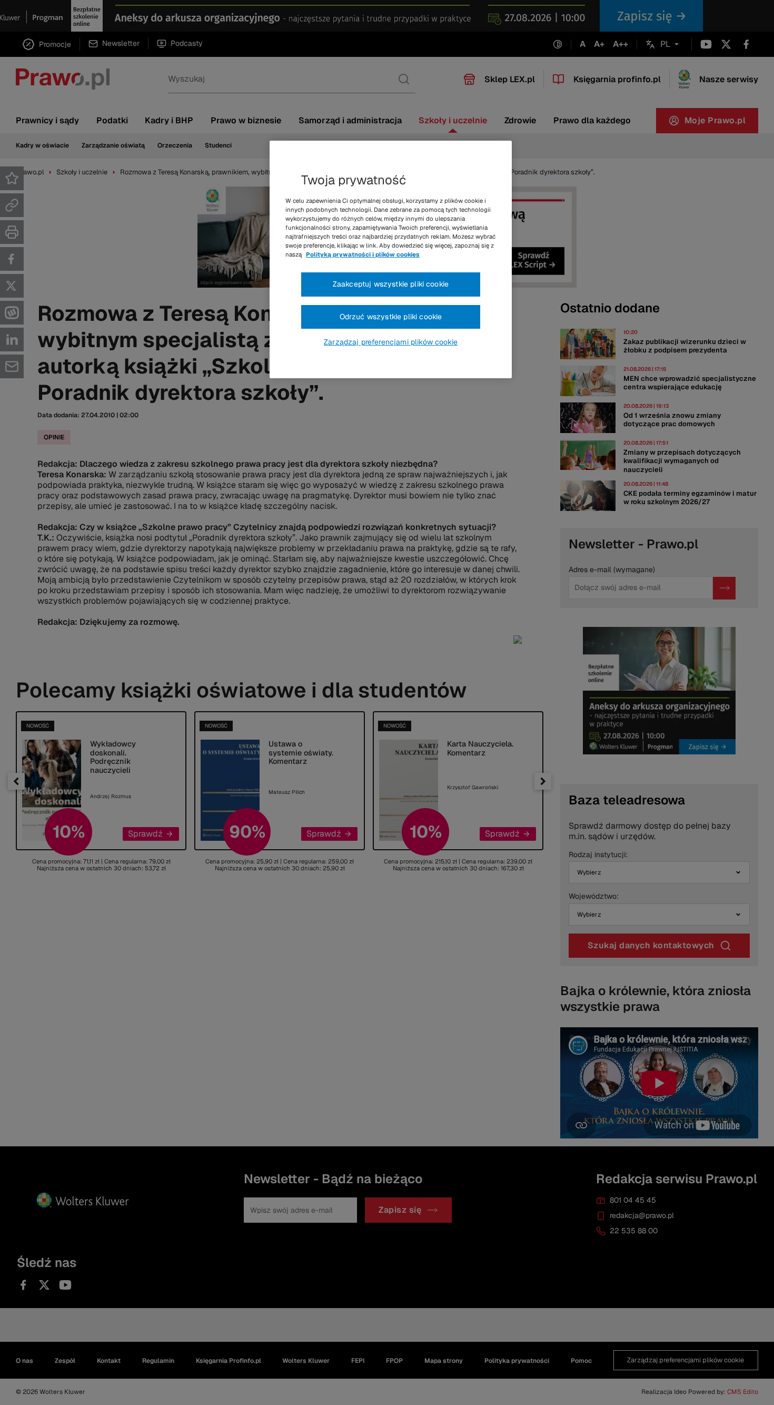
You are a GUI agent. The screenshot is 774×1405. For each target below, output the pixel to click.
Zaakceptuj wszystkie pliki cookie (391, 284)
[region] (391, 260)
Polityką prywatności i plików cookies (363, 254)
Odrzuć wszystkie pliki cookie (391, 316)
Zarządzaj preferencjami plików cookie (391, 342)
